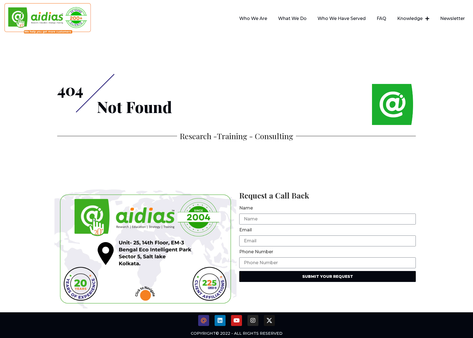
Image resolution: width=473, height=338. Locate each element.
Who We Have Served (342, 18)
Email (245, 229)
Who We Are (253, 18)
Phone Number (256, 251)
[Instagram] (252, 320)
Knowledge (410, 18)
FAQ (381, 18)
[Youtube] (236, 320)
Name (246, 208)
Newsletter (452, 18)
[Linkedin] (220, 320)
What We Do (292, 18)
